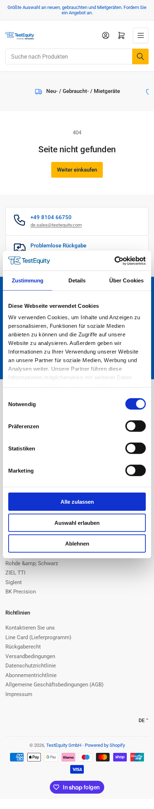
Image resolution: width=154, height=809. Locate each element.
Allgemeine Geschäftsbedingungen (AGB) (54, 684)
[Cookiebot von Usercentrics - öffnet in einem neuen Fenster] (114, 260)
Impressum (18, 694)
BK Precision (20, 591)
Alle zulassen (77, 502)
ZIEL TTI (15, 572)
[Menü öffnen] (141, 35)
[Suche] (140, 56)
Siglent (13, 582)
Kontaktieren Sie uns (30, 628)
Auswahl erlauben (77, 522)
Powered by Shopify (105, 745)
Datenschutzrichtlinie (30, 665)
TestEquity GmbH (63, 745)
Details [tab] (77, 280)
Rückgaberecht (23, 646)
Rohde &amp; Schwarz (31, 563)
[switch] (135, 426)
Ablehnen (77, 544)
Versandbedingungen (30, 656)
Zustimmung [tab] (28, 280)
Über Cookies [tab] (126, 280)
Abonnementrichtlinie (31, 675)
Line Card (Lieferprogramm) (38, 637)
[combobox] (77, 56)
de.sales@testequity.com (56, 225)
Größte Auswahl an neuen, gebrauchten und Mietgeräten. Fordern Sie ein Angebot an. (77, 10)
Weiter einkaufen (77, 170)
